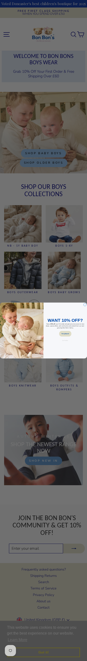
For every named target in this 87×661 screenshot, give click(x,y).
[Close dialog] (85, 304)
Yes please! (65, 333)
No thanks (65, 340)
